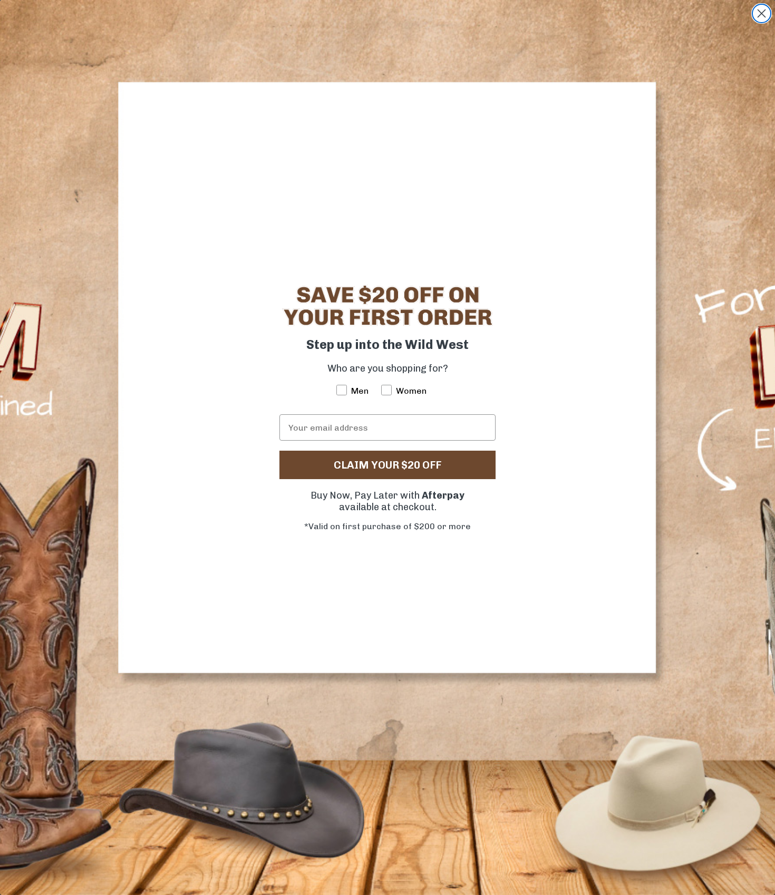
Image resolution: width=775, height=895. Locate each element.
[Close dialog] (761, 13)
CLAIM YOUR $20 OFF (387, 465)
